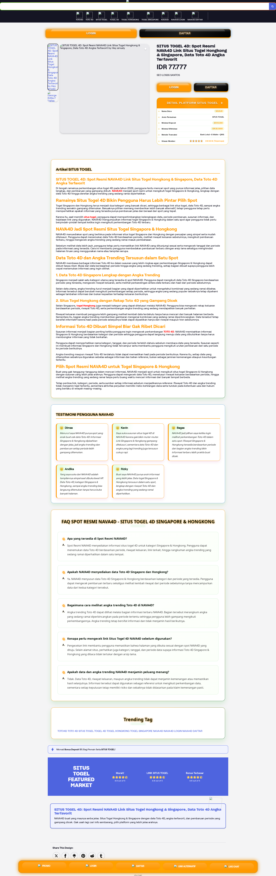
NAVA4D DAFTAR (192, 731)
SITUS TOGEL (86, 731)
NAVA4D (117, 191)
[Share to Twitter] (56, 855)
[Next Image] (146, 89)
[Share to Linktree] (74, 855)
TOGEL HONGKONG (118, 731)
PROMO (46, 866)
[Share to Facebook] (65, 855)
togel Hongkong (86, 305)
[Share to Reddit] (92, 855)
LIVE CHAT (234, 866)
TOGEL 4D (100, 731)
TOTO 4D (169, 331)
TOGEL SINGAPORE (141, 731)
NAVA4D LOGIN (173, 731)
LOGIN (91, 33)
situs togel (90, 217)
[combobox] (134, 6)
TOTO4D (62, 731)
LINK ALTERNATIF (187, 866)
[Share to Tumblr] (101, 855)
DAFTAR (185, 33)
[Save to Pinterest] (83, 855)
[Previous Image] (62, 89)
